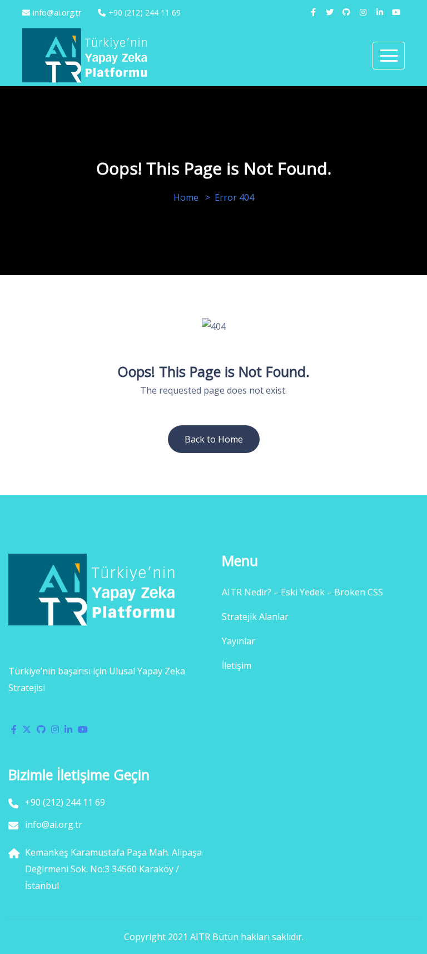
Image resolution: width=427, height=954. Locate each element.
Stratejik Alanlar (255, 616)
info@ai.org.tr (57, 12)
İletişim (236, 665)
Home (185, 197)
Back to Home (214, 439)
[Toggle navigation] (389, 55)
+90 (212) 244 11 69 (144, 12)
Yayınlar (238, 641)
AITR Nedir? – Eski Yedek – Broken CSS (302, 592)
